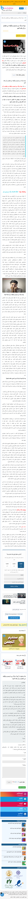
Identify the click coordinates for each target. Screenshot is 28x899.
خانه (25, 18)
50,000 (21, 565)
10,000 (7, 565)
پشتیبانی (17, 897)
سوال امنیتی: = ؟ (19, 782)
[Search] (2, 13)
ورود (25, 897)
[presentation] (2, 664)
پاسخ (24, 741)
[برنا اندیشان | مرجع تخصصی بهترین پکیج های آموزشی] (7, 8)
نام (25, 752)
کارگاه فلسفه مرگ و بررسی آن (10, 192)
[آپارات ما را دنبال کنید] (25, 804)
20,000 (14, 565)
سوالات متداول (12, 897)
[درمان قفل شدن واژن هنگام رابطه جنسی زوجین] (20, 662)
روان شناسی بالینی (16, 609)
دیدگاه (24, 765)
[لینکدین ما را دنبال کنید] (25, 814)
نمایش (14, 75)
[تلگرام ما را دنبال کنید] (25, 799)
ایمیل (24, 759)
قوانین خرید (22, 897)
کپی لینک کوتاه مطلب (14, 617)
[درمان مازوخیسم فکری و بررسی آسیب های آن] (8, 662)
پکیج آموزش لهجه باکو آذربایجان (10, 625)
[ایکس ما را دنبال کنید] (25, 809)
